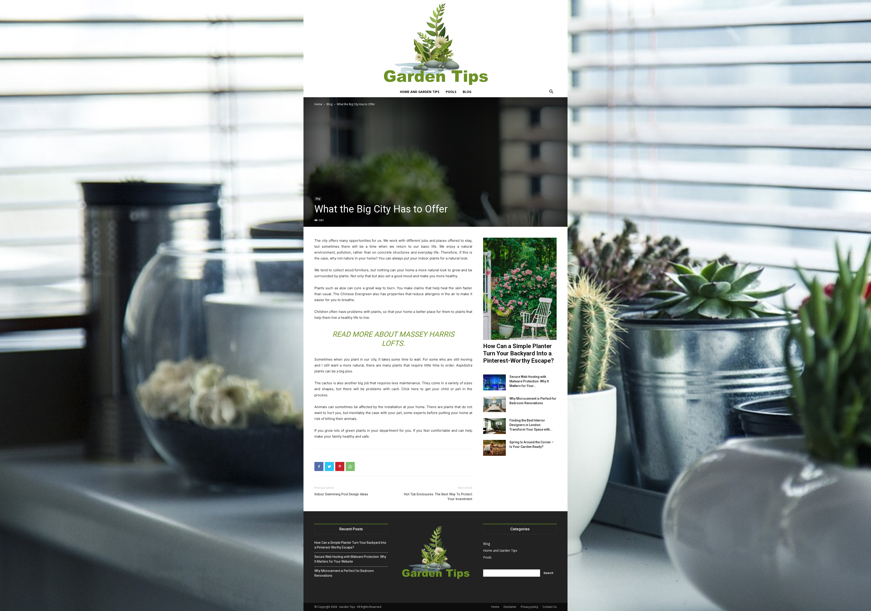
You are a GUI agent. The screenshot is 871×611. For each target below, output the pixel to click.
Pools (451, 92)
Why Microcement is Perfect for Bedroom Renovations (344, 573)
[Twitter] (329, 466)
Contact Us (550, 607)
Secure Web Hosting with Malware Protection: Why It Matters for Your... (529, 381)
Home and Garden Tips (419, 92)
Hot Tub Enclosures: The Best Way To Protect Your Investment (438, 496)
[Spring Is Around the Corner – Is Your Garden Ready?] (494, 448)
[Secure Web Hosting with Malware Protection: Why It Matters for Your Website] (494, 382)
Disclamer (510, 607)
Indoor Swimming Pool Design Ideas (341, 494)
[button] (551, 92)
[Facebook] (318, 466)
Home (318, 104)
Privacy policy (529, 607)
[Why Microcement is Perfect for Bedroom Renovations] (494, 404)
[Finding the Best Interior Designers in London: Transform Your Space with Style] (494, 426)
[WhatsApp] (350, 466)
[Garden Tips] (435, 43)
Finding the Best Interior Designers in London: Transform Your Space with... (531, 425)
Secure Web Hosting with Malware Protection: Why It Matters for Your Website (350, 559)
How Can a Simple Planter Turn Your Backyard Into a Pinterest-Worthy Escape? (518, 353)
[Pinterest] (339, 466)
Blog (467, 92)
